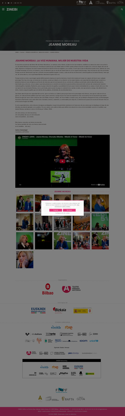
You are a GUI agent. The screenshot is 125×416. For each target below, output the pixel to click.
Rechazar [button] (69, 210)
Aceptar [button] (55, 210)
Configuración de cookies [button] (62, 213)
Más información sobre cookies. (67, 206)
